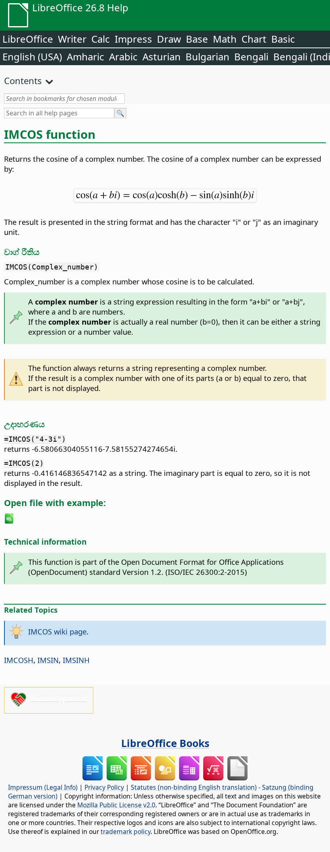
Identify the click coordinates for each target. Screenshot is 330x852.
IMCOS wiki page (57, 631)
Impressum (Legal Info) (43, 787)
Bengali (251, 56)
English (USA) (32, 56)
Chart (253, 38)
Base (197, 38)
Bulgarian (207, 56)
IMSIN (48, 660)
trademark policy (126, 831)
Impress (133, 38)
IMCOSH (18, 660)
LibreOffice (27, 38)
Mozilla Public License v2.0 (116, 805)
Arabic (123, 56)
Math (225, 38)
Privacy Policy (104, 787)
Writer (72, 38)
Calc (100, 38)
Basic (283, 38)
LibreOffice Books (165, 743)
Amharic (85, 56)
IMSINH (76, 660)
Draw (169, 38)
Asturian (161, 56)
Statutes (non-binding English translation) (194, 787)
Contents (23, 80)
